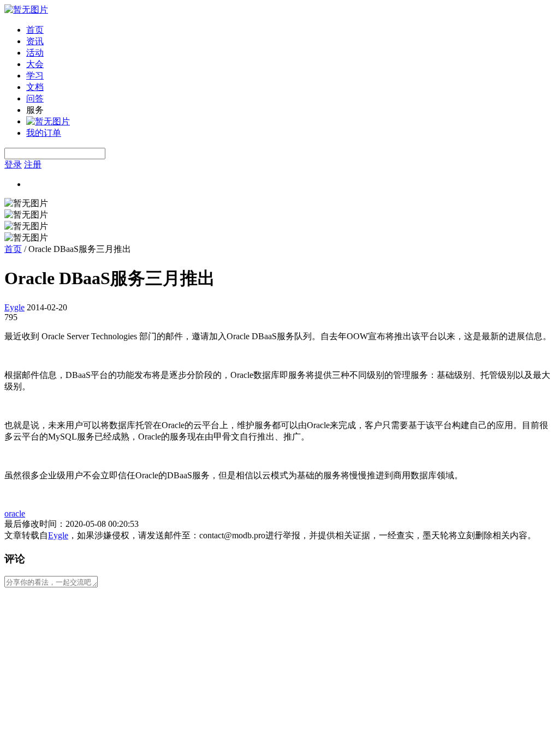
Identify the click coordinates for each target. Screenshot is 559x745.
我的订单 (43, 132)
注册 (32, 164)
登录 (13, 164)
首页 (35, 29)
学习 (35, 75)
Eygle (14, 307)
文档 (35, 87)
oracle (14, 513)
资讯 (35, 41)
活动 (35, 52)
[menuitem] (290, 30)
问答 (35, 98)
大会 (35, 64)
